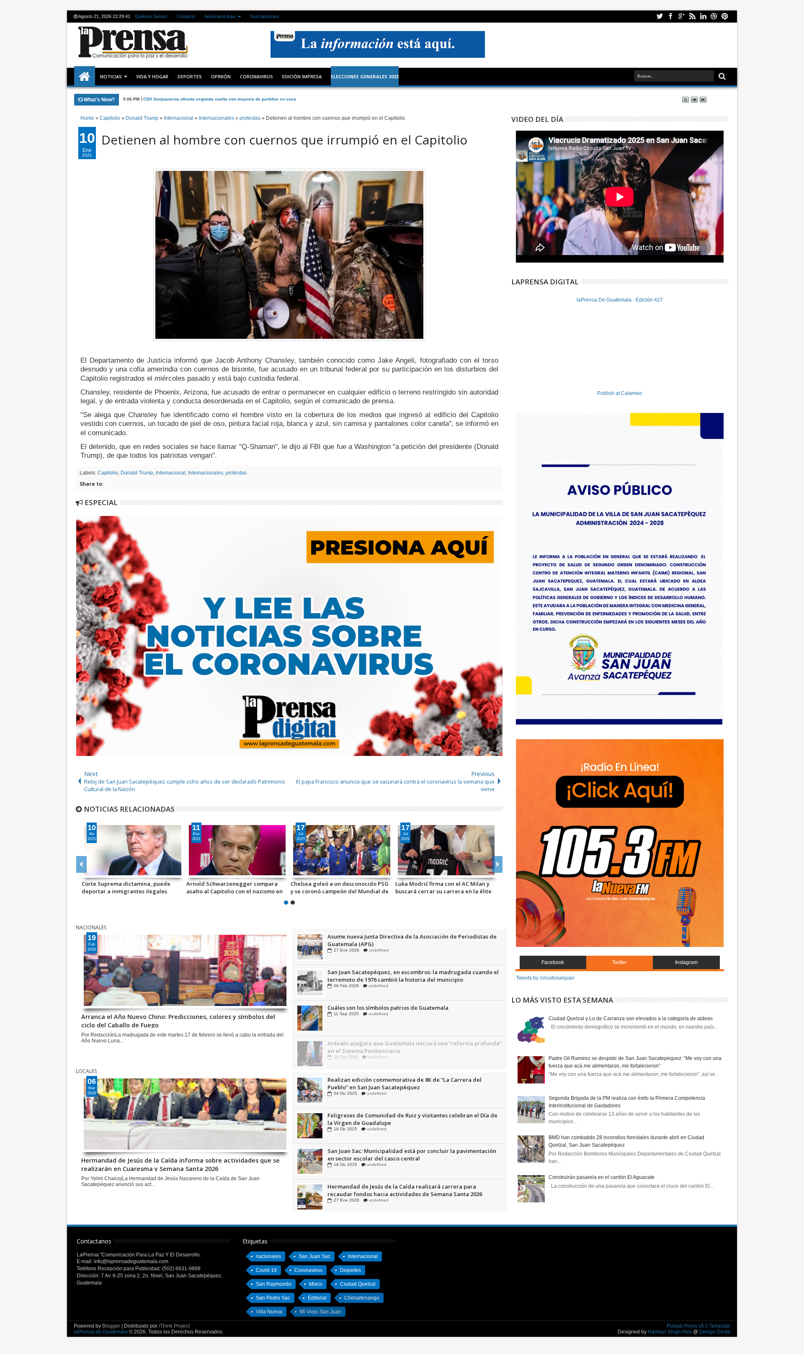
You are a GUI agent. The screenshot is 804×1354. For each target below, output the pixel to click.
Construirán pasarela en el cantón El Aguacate (602, 1177)
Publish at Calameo (619, 393)
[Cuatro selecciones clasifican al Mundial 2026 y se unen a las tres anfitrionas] (446, 850)
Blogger (111, 1326)
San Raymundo (273, 1284)
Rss (692, 16)
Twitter (659, 16)
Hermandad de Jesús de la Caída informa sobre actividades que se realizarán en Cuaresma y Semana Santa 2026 (180, 1163)
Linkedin (703, 16)
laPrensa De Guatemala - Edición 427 (620, 300)
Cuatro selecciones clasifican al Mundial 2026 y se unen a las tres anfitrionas (438, 887)
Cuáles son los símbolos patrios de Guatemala (387, 1043)
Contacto (186, 16)
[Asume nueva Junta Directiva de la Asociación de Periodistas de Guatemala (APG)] (309, 982)
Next (81, 864)
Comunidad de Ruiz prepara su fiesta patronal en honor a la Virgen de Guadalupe (406, 940)
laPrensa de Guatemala (101, 1332)
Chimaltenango (361, 1298)
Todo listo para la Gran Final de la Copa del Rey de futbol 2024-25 (231, 887)
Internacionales (205, 473)
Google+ (681, 16)
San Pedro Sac (273, 1298)
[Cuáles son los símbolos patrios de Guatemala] (309, 1053)
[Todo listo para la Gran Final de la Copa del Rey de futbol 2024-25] (237, 850)
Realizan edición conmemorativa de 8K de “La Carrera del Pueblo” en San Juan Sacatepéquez (404, 1119)
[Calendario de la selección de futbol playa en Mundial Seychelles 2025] (341, 850)
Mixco (315, 1284)
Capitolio (108, 473)
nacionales (268, 1256)
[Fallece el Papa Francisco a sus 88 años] (132, 850)
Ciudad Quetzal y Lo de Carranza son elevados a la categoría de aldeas (631, 1018)
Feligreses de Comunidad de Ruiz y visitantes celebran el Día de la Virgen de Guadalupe (412, 1154)
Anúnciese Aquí (220, 16)
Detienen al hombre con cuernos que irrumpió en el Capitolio (284, 139)
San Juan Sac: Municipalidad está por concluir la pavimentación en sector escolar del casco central (411, 1190)
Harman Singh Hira (670, 1332)
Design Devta (714, 1332)
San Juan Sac (314, 1256)
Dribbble (714, 16)
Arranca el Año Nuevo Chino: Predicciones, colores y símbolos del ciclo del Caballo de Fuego (239, 99)
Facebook (670, 16)
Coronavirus (308, 1270)
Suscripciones (264, 16)
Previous (497, 864)
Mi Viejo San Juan (320, 1312)
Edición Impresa (302, 76)
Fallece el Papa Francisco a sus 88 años (126, 887)
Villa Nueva (269, 1312)
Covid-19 (266, 1270)
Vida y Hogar (152, 76)
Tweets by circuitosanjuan (545, 978)
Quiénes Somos (151, 16)
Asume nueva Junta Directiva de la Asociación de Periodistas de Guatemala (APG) (412, 975)
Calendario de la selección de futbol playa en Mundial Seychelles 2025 (339, 887)
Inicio (84, 76)
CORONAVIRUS (256, 76)
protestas (236, 473)
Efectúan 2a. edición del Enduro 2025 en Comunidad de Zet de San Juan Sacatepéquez (409, 1083)
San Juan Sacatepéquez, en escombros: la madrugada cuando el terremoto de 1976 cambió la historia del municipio (413, 1011)
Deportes (190, 76)
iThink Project (174, 1326)
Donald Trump (137, 473)
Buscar (721, 76)
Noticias (111, 76)
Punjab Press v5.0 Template (698, 1326)
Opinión (221, 76)
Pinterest (724, 16)
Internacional (171, 473)
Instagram (686, 962)
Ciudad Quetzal (358, 1284)
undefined (377, 950)
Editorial (317, 1298)
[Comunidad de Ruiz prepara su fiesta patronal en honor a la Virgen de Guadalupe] (309, 946)
